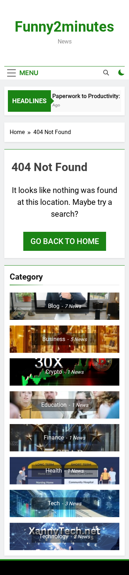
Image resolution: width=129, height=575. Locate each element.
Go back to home (64, 241)
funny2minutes (64, 26)
